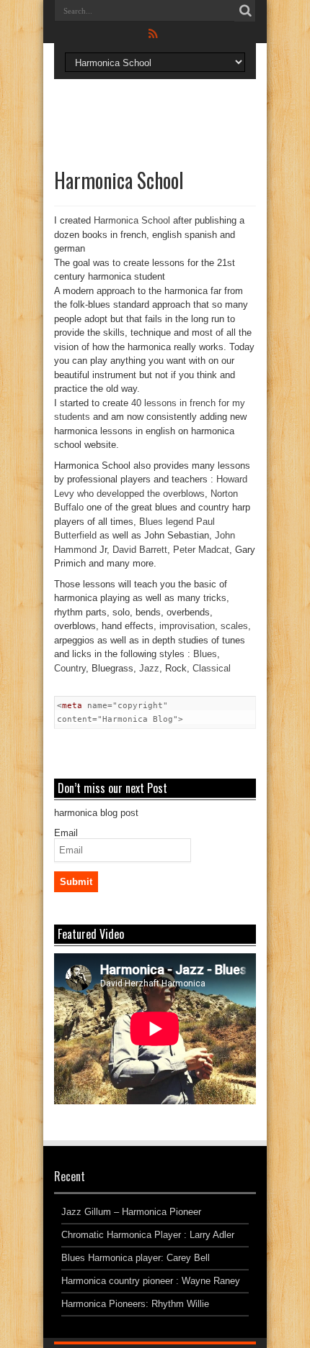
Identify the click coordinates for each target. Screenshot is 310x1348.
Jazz (149, 668)
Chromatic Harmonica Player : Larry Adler (147, 1234)
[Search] (245, 11)
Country (70, 668)
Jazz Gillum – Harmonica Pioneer (131, 1211)
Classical (211, 668)
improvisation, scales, (205, 625)
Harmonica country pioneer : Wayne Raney (150, 1280)
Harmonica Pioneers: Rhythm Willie (135, 1303)
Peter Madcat (201, 549)
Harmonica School (132, 220)
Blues (205, 653)
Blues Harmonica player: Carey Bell (135, 1257)
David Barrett (139, 549)
